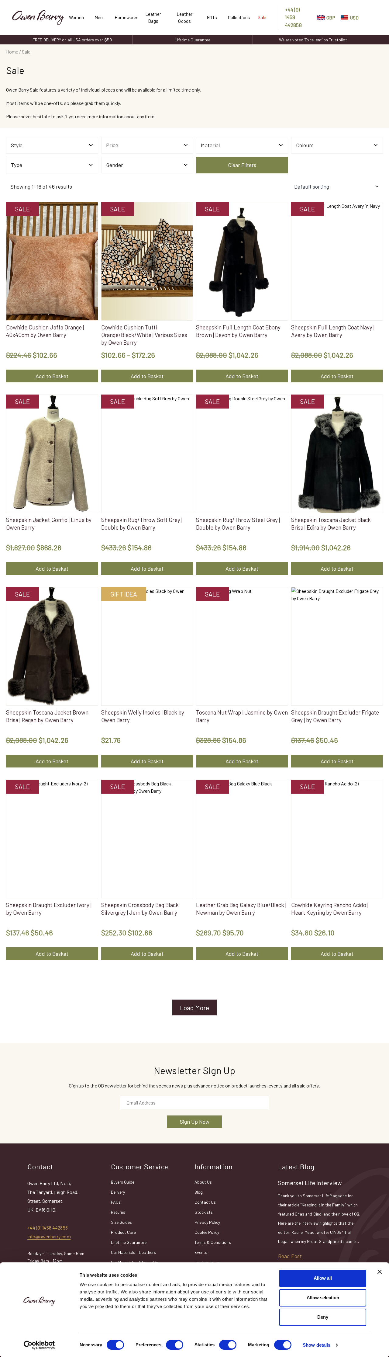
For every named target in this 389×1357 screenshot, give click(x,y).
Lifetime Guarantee (192, 39)
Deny (322, 1317)
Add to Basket (52, 376)
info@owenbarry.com (49, 1236)
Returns (118, 1212)
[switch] (174, 1345)
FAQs (116, 1202)
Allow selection (323, 1297)
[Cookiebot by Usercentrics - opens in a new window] (39, 1345)
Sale (262, 17)
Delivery (118, 1192)
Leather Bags (153, 17)
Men (99, 17)
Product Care (123, 1232)
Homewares (124, 17)
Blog (198, 1192)
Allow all (323, 1278)
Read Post (290, 1256)
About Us (203, 1182)
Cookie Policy (206, 1232)
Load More (194, 1007)
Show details (316, 1345)
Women (76, 17)
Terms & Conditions (212, 1242)
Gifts (212, 17)
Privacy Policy (207, 1222)
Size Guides (121, 1222)
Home (12, 51)
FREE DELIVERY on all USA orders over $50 (72, 39)
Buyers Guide (122, 1182)
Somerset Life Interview (310, 1182)
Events (200, 1252)
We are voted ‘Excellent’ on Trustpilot (313, 39)
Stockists (203, 1212)
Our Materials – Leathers (133, 1252)
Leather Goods (184, 17)
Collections (237, 17)
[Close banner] (379, 1272)
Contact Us (205, 1202)
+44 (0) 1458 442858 (293, 17)
